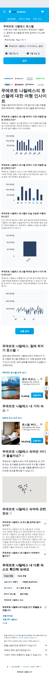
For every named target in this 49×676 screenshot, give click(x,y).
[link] (24, 331)
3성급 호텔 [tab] (8, 575)
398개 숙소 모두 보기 (12, 417)
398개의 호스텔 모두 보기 (14, 372)
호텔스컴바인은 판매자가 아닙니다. (20, 645)
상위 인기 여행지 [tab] (11, 581)
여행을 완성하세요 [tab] (30, 581)
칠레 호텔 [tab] (24, 593)
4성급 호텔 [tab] (21, 575)
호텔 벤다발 (8, 615)
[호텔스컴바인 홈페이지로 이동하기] (17, 11)
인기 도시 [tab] (8, 587)
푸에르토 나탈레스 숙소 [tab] (13, 600)
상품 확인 (37, 395)
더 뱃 (5, 623)
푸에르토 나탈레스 (29, 666)
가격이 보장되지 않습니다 (27, 637)
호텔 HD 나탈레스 (10, 619)
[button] (4, 12)
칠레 (13, 666)
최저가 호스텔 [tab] (10, 593)
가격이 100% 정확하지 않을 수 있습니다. (23, 654)
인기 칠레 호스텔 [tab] (23, 587)
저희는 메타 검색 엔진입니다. (17, 650)
